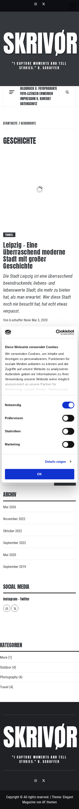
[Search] (67, 92)
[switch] (68, 418)
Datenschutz (28, 103)
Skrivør (40, 43)
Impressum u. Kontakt (35, 98)
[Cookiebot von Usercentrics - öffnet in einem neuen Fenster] (56, 332)
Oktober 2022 (12, 531)
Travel (9, 235)
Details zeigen (55, 461)
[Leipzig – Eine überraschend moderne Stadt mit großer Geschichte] (39, 189)
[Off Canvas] (11, 92)
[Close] (73, 6)
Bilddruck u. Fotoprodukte (38, 88)
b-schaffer (16, 320)
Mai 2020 (9, 555)
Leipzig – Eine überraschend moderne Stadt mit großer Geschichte (34, 255)
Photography (9, 677)
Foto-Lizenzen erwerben (36, 93)
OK (39, 474)
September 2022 (14, 543)
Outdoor (5, 667)
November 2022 (14, 519)
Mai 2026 (9, 507)
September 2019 (14, 567)
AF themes (49, 802)
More (3, 657)
